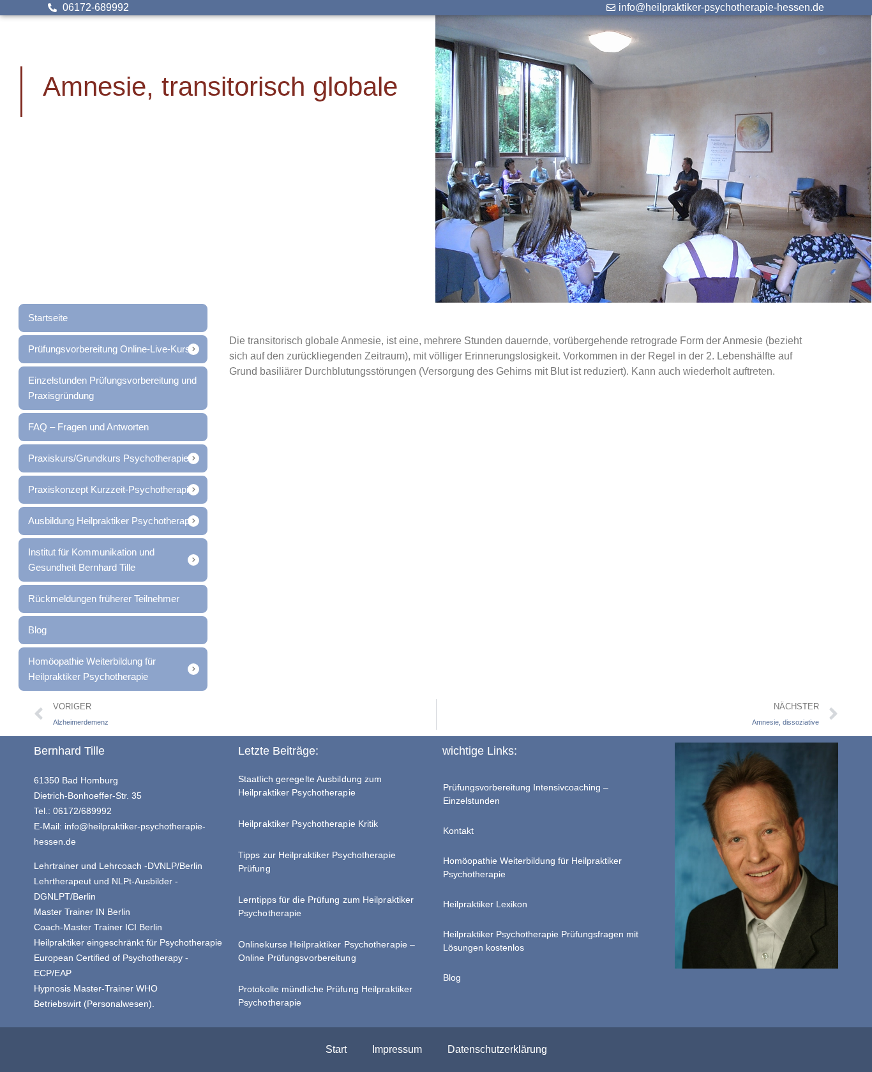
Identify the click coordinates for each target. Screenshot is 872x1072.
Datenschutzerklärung (497, 1049)
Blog (452, 977)
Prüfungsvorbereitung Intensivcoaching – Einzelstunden (525, 794)
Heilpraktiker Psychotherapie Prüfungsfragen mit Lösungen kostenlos (540, 941)
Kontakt (458, 831)
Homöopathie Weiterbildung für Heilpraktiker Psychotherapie (532, 867)
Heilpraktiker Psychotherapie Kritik (308, 824)
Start (336, 1049)
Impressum (397, 1049)
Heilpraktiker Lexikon (485, 904)
